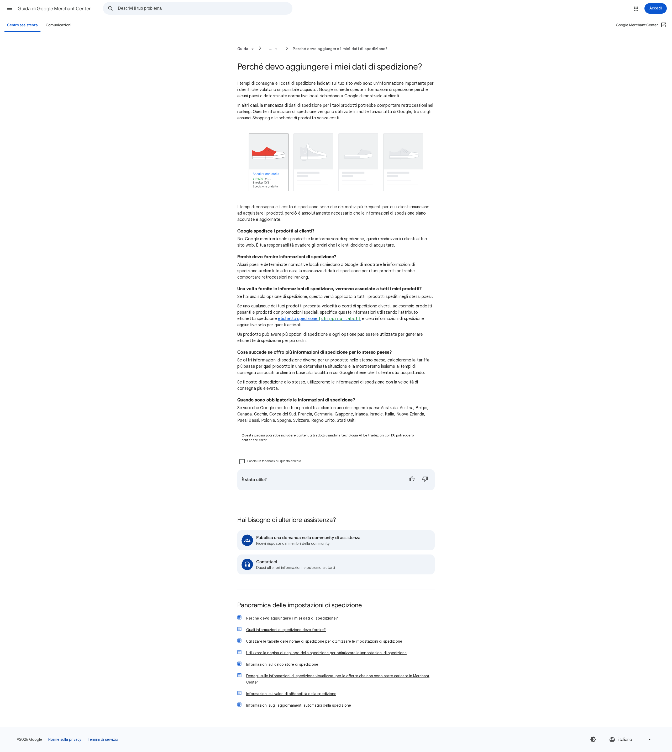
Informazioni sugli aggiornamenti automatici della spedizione (298, 705)
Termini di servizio (103, 739)
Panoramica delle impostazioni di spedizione (299, 605)
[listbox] (630, 739)
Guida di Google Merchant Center (54, 9)
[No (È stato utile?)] (425, 479)
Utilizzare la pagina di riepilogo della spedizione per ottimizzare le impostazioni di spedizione (326, 652)
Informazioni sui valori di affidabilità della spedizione (291, 693)
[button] (9, 8)
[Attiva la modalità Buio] (593, 739)
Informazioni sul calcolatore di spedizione (282, 664)
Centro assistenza (22, 25)
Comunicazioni (58, 25)
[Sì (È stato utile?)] (411, 479)
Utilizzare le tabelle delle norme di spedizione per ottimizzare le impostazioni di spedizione (324, 641)
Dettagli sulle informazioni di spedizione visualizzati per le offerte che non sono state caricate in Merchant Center (337, 679)
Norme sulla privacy (64, 739)
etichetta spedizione (319, 318)
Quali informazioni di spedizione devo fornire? (286, 629)
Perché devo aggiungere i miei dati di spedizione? (340, 48)
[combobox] (205, 8)
